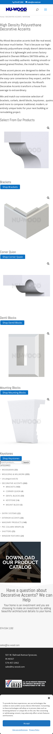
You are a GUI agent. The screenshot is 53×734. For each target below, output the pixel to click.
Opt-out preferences (20, 730)
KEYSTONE (10, 500)
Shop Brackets (10, 186)
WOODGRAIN (8, 469)
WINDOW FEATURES (11, 535)
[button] (49, 698)
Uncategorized (8, 478)
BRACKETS (10, 486)
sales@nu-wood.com (10, 645)
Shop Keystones (11, 458)
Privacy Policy (34, 730)
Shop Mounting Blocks (14, 392)
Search (26, 462)
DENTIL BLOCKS (13, 495)
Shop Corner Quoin (13, 256)
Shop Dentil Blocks (12, 322)
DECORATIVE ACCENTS (13, 17)
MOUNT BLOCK (13, 504)
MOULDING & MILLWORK (13, 474)
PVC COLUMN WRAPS (11, 526)
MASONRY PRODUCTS (12, 522)
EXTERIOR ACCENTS (11, 517)
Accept (27, 723)
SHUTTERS (6, 531)
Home (2, 17)
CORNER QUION (13, 491)
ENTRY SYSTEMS (9, 513)
